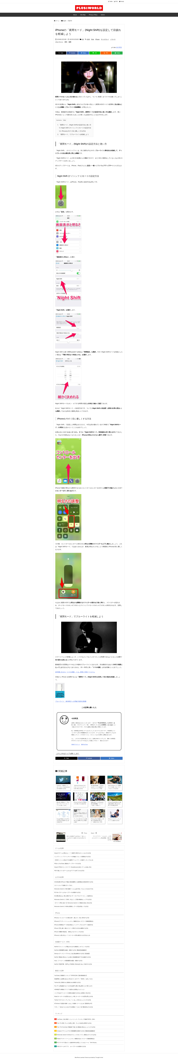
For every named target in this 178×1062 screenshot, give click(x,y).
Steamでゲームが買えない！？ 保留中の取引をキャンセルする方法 (72, 853)
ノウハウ (112, 39)
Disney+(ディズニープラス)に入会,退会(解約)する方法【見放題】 (72, 953)
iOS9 (88, 39)
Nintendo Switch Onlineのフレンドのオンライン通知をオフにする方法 (76, 1034)
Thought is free (99, 1057)
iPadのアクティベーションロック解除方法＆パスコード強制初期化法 (75, 1038)
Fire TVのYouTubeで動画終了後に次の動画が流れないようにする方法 (76, 1027)
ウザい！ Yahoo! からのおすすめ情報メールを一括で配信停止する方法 (73, 1007)
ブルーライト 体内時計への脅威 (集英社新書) (70, 701)
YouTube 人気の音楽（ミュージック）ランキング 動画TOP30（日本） (76, 1019)
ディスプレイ (105, 39)
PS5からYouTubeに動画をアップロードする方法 (67, 863)
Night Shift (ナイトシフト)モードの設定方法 (75, 128)
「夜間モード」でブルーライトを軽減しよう (73, 134)
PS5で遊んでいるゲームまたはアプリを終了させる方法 (69, 870)
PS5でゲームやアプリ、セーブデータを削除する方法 (71, 1046)
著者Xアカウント (75, 744)
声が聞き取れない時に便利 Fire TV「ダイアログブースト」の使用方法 (73, 896)
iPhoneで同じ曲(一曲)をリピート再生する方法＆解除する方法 (71, 928)
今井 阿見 (119, 47)
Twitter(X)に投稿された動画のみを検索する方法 (67, 982)
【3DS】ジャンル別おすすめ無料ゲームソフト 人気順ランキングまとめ (73, 860)
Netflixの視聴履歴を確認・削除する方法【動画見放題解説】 (70, 950)
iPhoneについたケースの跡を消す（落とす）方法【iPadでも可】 (72, 917)
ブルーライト (59, 42)
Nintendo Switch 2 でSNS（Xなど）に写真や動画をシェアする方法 (73, 899)
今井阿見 (74, 718)
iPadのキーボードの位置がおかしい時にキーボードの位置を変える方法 (73, 996)
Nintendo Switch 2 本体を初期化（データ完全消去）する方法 (71, 906)
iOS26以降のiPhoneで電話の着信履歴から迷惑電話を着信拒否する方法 (73, 882)
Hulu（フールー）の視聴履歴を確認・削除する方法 (68, 960)
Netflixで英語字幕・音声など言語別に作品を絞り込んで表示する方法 (73, 964)
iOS (71, 20)
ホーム (57, 20)
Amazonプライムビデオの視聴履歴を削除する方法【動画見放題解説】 (76, 1031)
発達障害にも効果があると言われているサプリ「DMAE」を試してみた (73, 979)
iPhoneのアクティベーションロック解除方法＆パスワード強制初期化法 (73, 921)
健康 (70, 42)
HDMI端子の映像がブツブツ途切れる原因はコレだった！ (69, 989)
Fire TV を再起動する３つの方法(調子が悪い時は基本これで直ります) (73, 986)
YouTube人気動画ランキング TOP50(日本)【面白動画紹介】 (70, 975)
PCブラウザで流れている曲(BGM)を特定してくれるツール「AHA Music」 (77, 1042)
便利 (66, 42)
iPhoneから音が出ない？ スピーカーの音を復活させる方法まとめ (72, 935)
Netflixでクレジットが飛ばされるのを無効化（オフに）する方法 (71, 946)
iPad (92, 39)
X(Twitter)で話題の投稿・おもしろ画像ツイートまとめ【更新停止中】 (73, 1003)
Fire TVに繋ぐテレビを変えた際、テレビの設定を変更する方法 (74, 1023)
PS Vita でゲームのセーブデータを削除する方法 (67, 892)
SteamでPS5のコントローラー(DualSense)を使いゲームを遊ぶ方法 (72, 867)
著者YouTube (84, 744)
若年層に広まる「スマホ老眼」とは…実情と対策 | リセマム (75, 672)
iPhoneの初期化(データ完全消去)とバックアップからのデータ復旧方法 (73, 925)
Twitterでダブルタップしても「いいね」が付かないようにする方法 (72, 1000)
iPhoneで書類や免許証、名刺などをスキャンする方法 (69, 931)
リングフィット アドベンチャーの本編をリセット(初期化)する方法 (72, 856)
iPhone (97, 39)
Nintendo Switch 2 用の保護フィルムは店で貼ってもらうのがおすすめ (73, 889)
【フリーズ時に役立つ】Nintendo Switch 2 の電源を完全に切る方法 (73, 903)
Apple (64, 20)
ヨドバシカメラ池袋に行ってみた (63, 885)
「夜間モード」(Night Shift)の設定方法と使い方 (74, 125)
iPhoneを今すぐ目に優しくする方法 (72, 131)
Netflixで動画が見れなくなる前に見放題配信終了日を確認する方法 (72, 957)
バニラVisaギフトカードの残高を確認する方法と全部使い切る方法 (72, 993)
